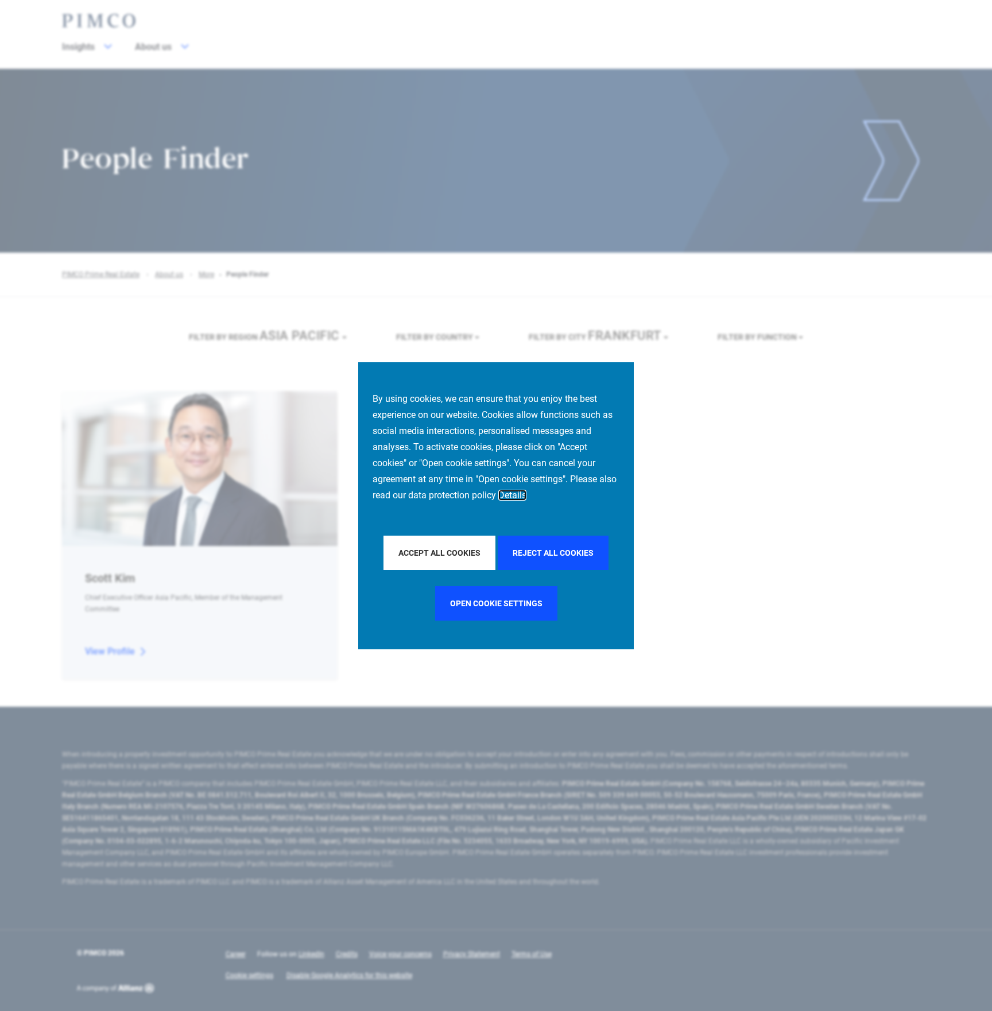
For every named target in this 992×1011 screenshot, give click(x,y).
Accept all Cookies (439, 552)
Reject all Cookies (553, 552)
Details (512, 495)
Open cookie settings (496, 603)
